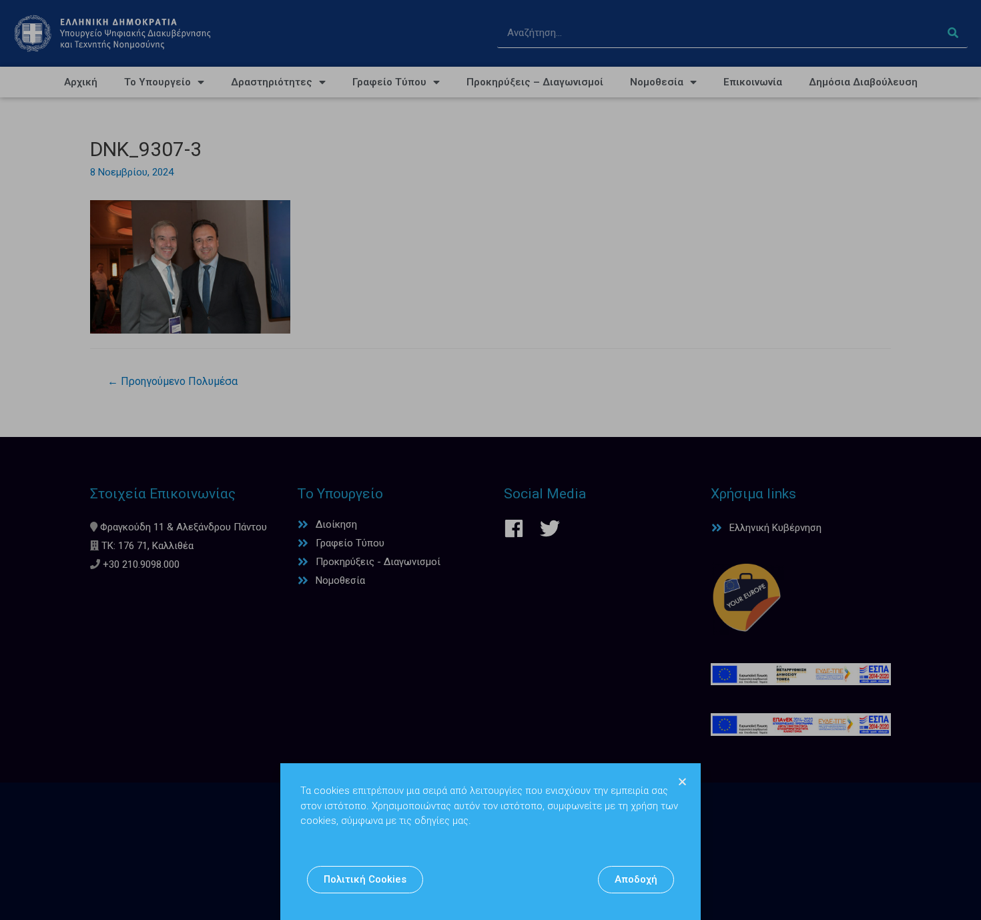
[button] (365, 879)
